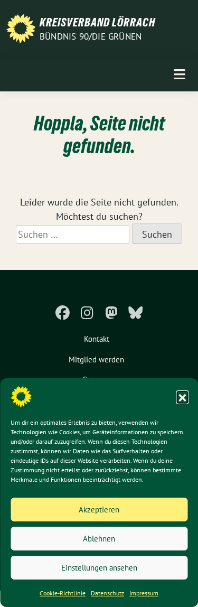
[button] (182, 396)
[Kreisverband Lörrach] (20, 28)
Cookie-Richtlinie (63, 593)
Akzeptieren (99, 510)
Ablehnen (99, 539)
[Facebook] (62, 312)
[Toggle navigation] (179, 74)
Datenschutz (107, 593)
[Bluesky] (135, 312)
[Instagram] (87, 312)
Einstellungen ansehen (99, 568)
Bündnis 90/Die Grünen (91, 36)
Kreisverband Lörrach (97, 22)
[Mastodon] (111, 312)
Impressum (143, 593)
